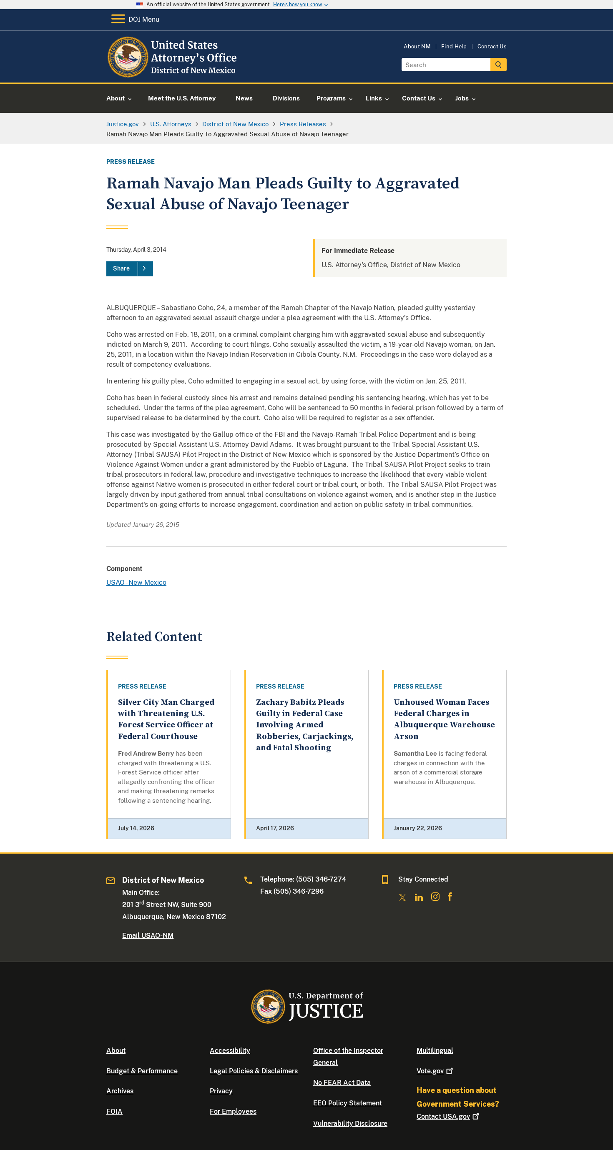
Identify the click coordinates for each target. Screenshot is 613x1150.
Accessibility (230, 1051)
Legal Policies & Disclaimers (254, 1071)
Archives (119, 1091)
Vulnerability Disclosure (350, 1123)
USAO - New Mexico (136, 582)
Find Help (454, 46)
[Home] (174, 72)
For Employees (233, 1111)
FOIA (114, 1111)
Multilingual (435, 1051)
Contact (443, 1116)
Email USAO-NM (147, 936)
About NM (417, 46)
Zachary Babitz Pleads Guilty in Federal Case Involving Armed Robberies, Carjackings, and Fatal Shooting (305, 725)
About (116, 1051)
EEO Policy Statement (347, 1103)
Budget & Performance (142, 1071)
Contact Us (492, 46)
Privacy (221, 1091)
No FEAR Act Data (342, 1083)
